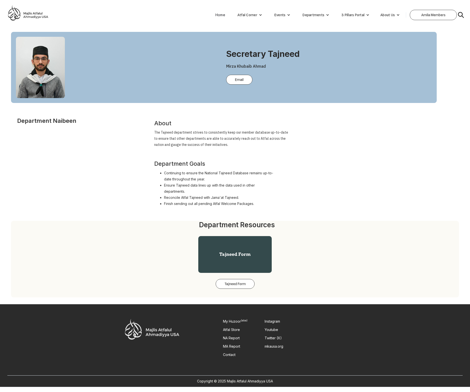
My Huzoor (235, 321)
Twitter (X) (273, 338)
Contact (229, 355)
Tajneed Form (235, 284)
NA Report (231, 338)
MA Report (231, 346)
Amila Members (433, 15)
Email (239, 80)
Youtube (271, 330)
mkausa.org (274, 346)
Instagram (272, 321)
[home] (28, 15)
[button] (247, 15)
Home (220, 15)
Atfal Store (231, 330)
